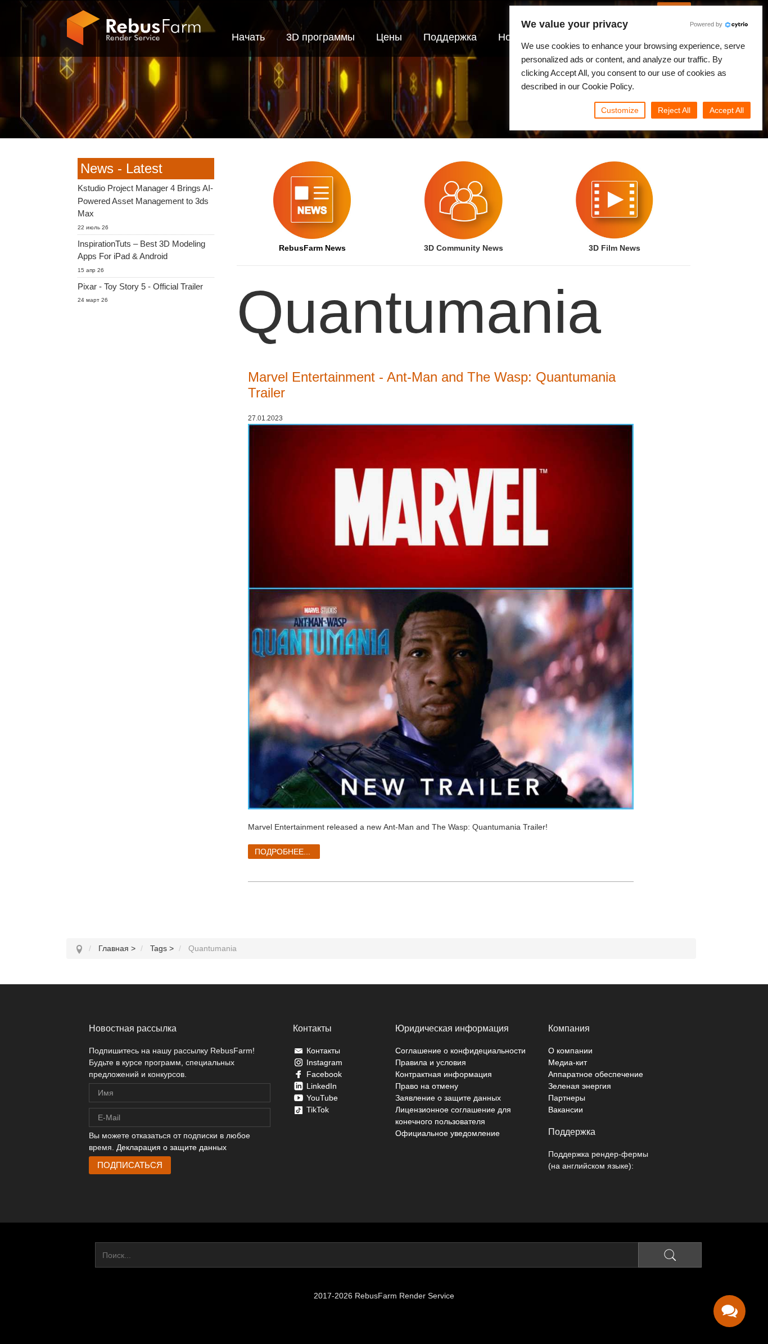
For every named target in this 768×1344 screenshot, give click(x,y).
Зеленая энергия (579, 1085)
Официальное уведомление (447, 1133)
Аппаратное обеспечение (595, 1074)
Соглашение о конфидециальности (460, 1050)
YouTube (322, 1097)
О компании (570, 1050)
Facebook (324, 1074)
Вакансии (565, 1109)
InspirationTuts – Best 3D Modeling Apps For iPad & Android (141, 250)
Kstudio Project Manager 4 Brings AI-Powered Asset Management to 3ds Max (145, 200)
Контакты (323, 1050)
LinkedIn (321, 1085)
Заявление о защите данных (448, 1097)
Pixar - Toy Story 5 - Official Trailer (140, 286)
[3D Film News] (614, 200)
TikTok (317, 1109)
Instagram (324, 1062)
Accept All (727, 110)
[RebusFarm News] (312, 200)
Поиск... (80, 1255)
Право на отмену (426, 1085)
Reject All (674, 110)
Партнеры (566, 1097)
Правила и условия (430, 1062)
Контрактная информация (443, 1074)
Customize (620, 110)
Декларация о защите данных (171, 1147)
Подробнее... (282, 851)
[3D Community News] (463, 200)
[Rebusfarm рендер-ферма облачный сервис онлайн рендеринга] (133, 28)
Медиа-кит (567, 1062)
